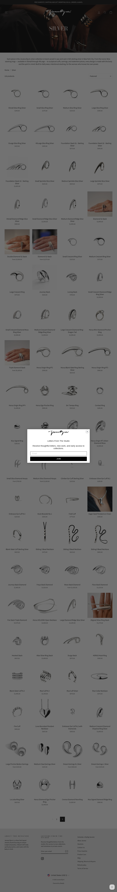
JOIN (58, 458)
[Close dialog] (87, 431)
